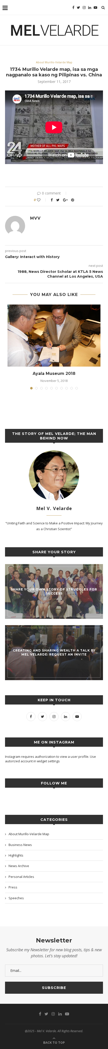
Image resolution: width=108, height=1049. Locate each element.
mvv (35, 218)
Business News (20, 844)
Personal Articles (21, 876)
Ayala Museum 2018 (54, 373)
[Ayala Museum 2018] (54, 336)
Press (13, 887)
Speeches (16, 898)
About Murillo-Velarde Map (54, 62)
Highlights (16, 855)
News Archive (19, 866)
